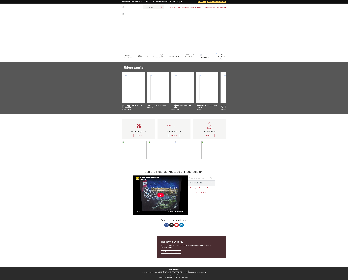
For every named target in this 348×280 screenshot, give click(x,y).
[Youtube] (176, 225)
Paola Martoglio (176, 109)
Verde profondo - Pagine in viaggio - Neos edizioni (205, 193)
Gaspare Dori (200, 109)
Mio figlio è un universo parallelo (181, 106)
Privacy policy (174, 276)
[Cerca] (161, 7)
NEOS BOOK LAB (210, 7)
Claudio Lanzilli (126, 109)
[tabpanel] (160, 195)
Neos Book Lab (174, 131)
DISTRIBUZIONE (221, 7)
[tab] (201, 183)
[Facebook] (166, 225)
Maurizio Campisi (226, 109)
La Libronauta (209, 131)
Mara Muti (150, 107)
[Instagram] (171, 225)
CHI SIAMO (177, 7)
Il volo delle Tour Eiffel (196, 183)
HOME (171, 7)
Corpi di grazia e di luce (156, 105)
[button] (119, 89)
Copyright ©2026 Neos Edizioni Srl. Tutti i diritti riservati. (174, 277)
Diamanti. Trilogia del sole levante (206, 106)
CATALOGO (185, 7)
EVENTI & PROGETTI (196, 7)
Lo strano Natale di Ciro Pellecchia (132, 106)
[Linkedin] (181, 225)
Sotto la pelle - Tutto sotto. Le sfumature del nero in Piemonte (209, 188)
